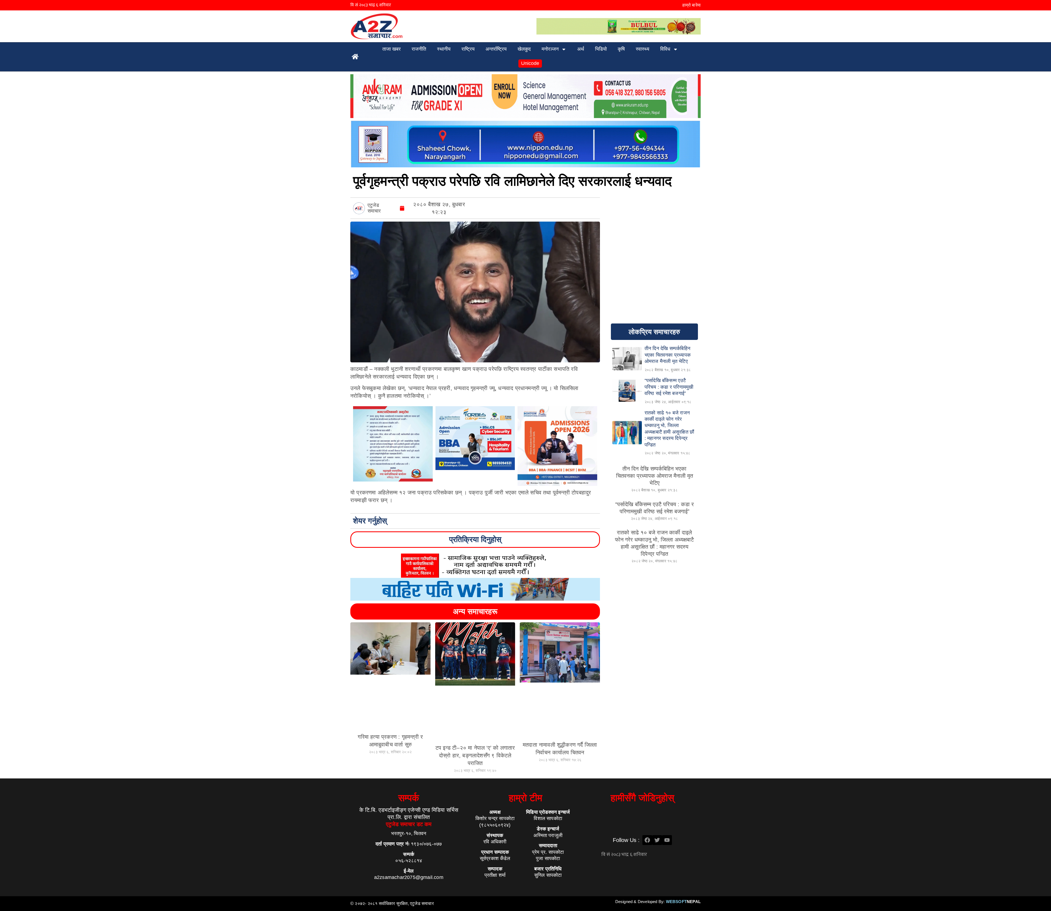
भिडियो (601, 49)
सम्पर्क (408, 797)
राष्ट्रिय (468, 49)
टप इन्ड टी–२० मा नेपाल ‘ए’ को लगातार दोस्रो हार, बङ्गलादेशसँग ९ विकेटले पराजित (475, 755)
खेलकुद (524, 49)
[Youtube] (667, 840)
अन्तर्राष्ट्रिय (496, 49)
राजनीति (419, 49)
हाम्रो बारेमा (691, 5)
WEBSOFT (683, 901)
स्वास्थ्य (642, 49)
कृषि (621, 49)
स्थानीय (444, 49)
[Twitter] (657, 840)
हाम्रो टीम (525, 797)
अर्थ (580, 49)
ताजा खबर (391, 49)
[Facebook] (647, 840)
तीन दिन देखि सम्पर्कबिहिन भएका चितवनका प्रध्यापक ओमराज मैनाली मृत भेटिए (654, 476)
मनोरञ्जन (550, 49)
